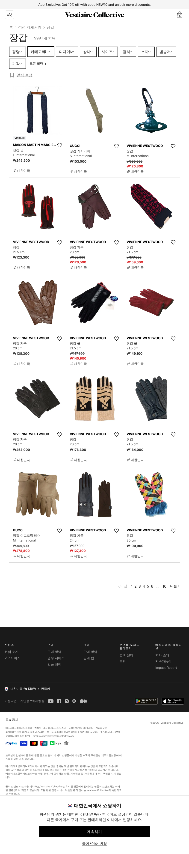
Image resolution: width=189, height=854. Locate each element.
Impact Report (166, 668)
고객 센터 (126, 655)
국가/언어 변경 (94, 843)
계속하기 (94, 831)
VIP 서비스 (12, 658)
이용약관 (11, 701)
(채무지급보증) (108, 755)
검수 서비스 (56, 658)
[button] (179, 15)
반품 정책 (54, 664)
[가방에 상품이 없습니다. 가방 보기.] (179, 15)
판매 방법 (90, 652)
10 (164, 586)
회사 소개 (162, 655)
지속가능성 (163, 662)
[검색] (9, 14)
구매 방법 (54, 652)
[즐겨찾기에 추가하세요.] (59, 145)
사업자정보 (101, 728)
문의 (122, 662)
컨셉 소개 (11, 652)
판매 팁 (88, 658)
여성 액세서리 (29, 27)
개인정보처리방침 (32, 701)
